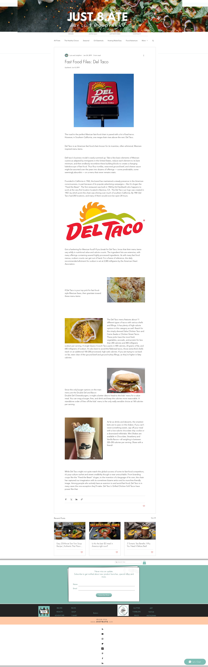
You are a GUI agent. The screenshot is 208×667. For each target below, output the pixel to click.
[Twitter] (102, 644)
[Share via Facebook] (66, 499)
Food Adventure (131, 41)
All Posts (57, 41)
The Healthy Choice (71, 41)
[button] (115, 34)
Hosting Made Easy (115, 41)
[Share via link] (82, 499)
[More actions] (143, 55)
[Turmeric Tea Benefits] (140, 531)
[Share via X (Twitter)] (71, 499)
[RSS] (102, 629)
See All (153, 518)
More (144, 41)
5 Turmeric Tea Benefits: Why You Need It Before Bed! (138, 544)
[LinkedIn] (102, 663)
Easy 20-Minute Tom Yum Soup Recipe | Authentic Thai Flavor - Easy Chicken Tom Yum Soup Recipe (69, 544)
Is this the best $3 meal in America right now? (102, 544)
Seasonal (86, 41)
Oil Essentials (98, 41)
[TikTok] (102, 649)
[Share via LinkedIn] (76, 499)
